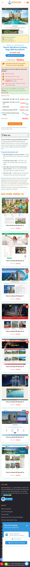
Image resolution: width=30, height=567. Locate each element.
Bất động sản (19, 45)
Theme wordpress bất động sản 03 (15, 331)
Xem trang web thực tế (15, 55)
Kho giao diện (5, 514)
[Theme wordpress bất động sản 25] (15, 352)
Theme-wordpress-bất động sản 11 (15, 296)
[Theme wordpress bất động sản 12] (15, 387)
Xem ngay (14, 81)
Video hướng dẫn (6, 509)
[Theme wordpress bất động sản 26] (15, 458)
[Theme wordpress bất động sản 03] (15, 317)
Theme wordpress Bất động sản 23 (15, 260)
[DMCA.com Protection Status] (7, 495)
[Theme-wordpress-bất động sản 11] (15, 281)
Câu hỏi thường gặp (7, 511)
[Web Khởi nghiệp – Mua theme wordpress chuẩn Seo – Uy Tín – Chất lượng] (14, 2)
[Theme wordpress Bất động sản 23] (15, 246)
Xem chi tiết (5, 92)
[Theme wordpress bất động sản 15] (15, 422)
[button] (3, 2)
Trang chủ (9, 45)
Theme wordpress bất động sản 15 (15, 437)
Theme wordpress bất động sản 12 (15, 401)
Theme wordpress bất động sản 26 (15, 472)
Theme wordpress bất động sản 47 (15, 185)
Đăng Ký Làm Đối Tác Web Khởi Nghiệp (12, 517)
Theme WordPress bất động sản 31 (15, 225)
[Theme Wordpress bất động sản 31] (15, 211)
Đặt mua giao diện (15, 124)
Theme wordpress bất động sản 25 (15, 366)
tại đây (22, 65)
